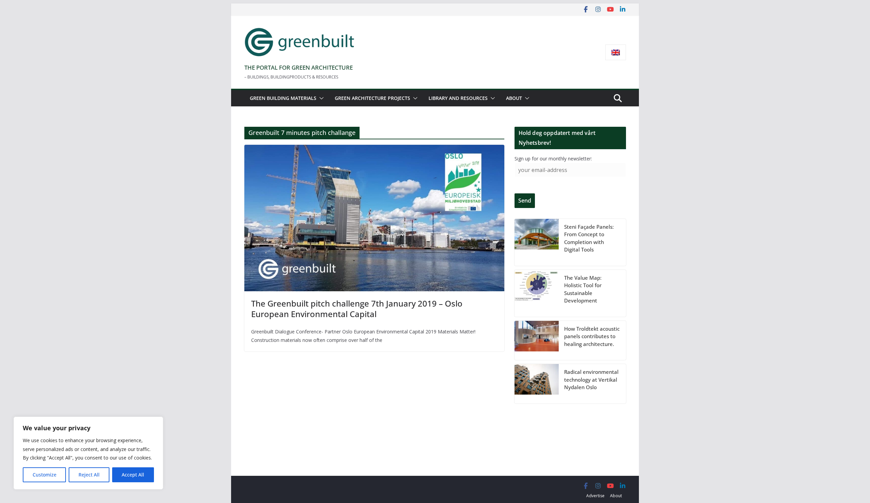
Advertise (595, 496)
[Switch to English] (615, 52)
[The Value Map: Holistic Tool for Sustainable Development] (537, 293)
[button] (320, 98)
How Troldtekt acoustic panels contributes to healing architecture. (592, 336)
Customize (44, 474)
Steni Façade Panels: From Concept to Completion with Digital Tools (589, 238)
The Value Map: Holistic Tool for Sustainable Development (583, 289)
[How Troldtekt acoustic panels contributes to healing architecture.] (537, 340)
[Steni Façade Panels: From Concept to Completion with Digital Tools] (537, 242)
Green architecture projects (372, 98)
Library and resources (458, 98)
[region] (88, 453)
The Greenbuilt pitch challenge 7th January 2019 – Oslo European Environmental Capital (357, 308)
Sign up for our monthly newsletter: (553, 158)
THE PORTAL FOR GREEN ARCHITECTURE (298, 67)
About (514, 98)
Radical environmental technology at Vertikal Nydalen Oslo (591, 379)
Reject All (89, 474)
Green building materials (283, 98)
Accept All (133, 474)
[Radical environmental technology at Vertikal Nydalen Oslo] (537, 383)
